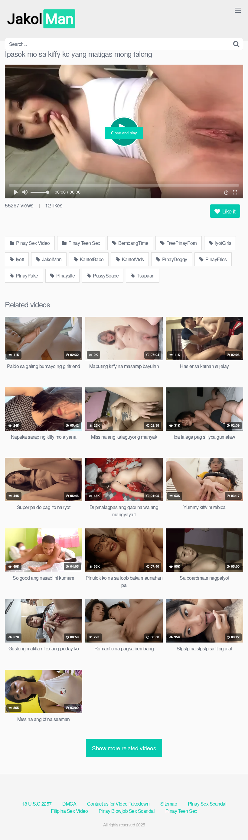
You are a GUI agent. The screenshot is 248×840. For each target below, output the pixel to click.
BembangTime (132, 242)
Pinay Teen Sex (83, 242)
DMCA (69, 803)
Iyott (19, 259)
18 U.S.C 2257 (37, 803)
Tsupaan (145, 275)
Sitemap (168, 803)
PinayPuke (26, 275)
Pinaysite (65, 275)
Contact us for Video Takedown (118, 803)
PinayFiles (215, 259)
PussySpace (105, 275)
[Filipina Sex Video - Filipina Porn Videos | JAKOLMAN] (42, 19)
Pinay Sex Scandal (207, 803)
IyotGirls (222, 242)
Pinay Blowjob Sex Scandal (127, 810)
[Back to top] (231, 820)
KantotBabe (91, 259)
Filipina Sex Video (69, 810)
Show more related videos (124, 748)
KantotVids (132, 259)
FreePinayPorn (181, 242)
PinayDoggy (174, 259)
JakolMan (51, 259)
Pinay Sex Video (32, 242)
